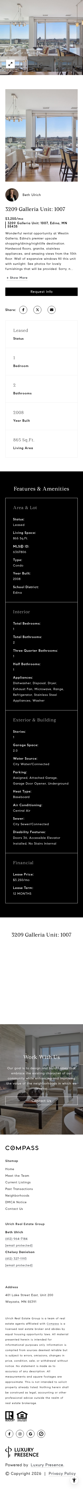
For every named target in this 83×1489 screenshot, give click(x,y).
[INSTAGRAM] (20, 1434)
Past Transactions (19, 1189)
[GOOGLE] (31, 1434)
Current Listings (18, 1182)
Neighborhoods (17, 1195)
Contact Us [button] (41, 1101)
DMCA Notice (16, 1202)
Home (9, 1169)
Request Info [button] (42, 292)
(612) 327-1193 (16, 1259)
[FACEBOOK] (9, 1434)
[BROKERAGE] (41, 1434)
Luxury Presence (47, 1465)
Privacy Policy (62, 1473)
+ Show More (17, 278)
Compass (53, 1323)
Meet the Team (17, 1176)
